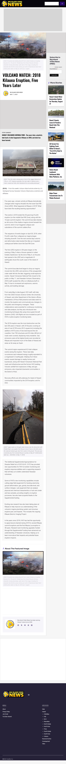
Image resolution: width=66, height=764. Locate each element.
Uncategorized (46, 741)
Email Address (54, 69)
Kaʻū (45, 719)
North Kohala (47, 724)
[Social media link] (18, 625)
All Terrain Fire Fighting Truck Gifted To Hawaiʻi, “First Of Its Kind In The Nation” (55, 148)
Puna (45, 729)
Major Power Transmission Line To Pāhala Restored (55, 195)
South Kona (47, 734)
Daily (43, 709)
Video (43, 743)
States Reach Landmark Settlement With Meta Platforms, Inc (55, 173)
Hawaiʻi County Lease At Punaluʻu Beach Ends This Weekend (55, 123)
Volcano (46, 736)
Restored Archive (46, 739)
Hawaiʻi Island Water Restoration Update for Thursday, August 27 (56, 100)
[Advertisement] (33, 20)
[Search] (62, 3)
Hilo (45, 716)
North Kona (47, 726)
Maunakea (47, 721)
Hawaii (44, 711)
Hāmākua (46, 714)
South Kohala (47, 731)
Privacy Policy (6, 711)
